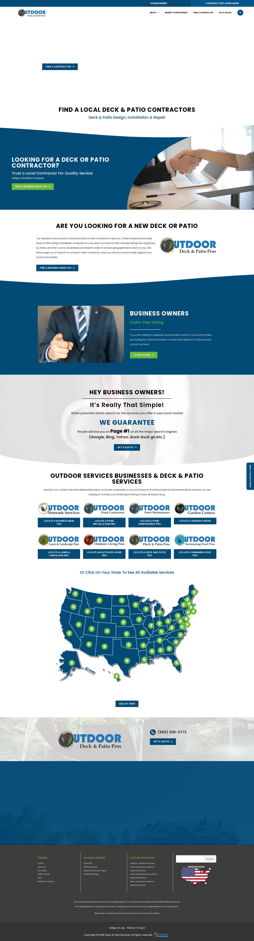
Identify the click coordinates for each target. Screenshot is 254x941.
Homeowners (158, 3)
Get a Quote (225, 12)
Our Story (42, 870)
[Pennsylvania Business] (178, 616)
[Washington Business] (75, 594)
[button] (240, 13)
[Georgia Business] (169, 649)
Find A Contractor (203, 12)
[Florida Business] (177, 663)
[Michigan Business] (160, 612)
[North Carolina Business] (180, 635)
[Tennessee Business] (160, 640)
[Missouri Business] (142, 633)
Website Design (91, 874)
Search (209, 858)
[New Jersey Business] (186, 619)
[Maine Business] (194, 592)
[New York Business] (184, 605)
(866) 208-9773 (172, 732)
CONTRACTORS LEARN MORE (222, 3)
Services (88, 863)
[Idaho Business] (87, 611)
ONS (162, 935)
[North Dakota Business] (122, 600)
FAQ (39, 877)
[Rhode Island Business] (193, 611)
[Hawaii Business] (117, 676)
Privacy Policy (123, 913)
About (153, 12)
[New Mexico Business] (105, 646)
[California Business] (69, 633)
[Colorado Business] (107, 631)
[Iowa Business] (139, 620)
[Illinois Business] (151, 626)
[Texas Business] (127, 661)
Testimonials (44, 874)
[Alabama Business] (161, 650)
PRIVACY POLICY (136, 928)
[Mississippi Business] (152, 651)
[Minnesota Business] (136, 605)
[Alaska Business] (72, 663)
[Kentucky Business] (161, 632)
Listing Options (91, 867)
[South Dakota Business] (122, 611)
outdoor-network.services (142, 863)
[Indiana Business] (159, 623)
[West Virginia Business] (172, 628)
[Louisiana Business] (144, 660)
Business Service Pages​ (95, 870)
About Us (42, 867)
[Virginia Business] (182, 627)
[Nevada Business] (79, 624)
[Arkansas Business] (143, 645)
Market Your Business (176, 12)
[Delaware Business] (187, 624)
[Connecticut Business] (188, 612)
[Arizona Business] (89, 644)
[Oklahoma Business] (129, 645)
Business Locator (46, 881)
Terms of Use (138, 913)
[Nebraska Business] (124, 622)
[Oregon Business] (73, 607)
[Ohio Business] (168, 621)
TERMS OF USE (117, 928)
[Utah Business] (92, 629)
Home (41, 863)
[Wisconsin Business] (146, 609)
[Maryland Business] (180, 621)
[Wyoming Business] (103, 616)
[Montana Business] (99, 600)
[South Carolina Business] (176, 642)
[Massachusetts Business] (191, 608)
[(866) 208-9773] (153, 732)
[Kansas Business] (127, 634)
